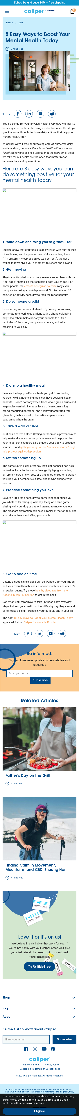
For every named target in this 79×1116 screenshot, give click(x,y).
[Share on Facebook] (17, 114)
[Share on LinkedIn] (29, 114)
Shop (6, 997)
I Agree (39, 1111)
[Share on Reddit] (52, 114)
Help (6, 1008)
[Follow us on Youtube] (44, 1048)
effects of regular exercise (40, 286)
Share (6, 114)
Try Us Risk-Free (39, 966)
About (7, 1017)
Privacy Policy (52, 1064)
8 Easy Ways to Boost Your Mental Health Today (43, 618)
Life (21, 23)
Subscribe (40, 680)
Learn (9, 23)
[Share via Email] (40, 114)
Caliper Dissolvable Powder (40, 622)
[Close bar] (76, 2)
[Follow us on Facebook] (26, 1048)
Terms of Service (30, 1064)
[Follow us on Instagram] (35, 1048)
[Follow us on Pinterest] (53, 1048)
